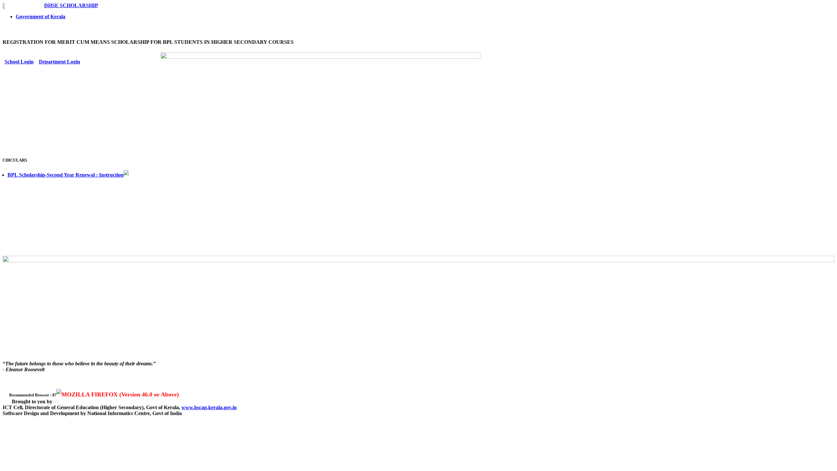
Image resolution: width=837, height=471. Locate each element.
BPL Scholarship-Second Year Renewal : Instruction (66, 175)
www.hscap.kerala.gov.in (209, 407)
